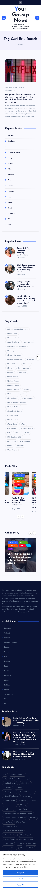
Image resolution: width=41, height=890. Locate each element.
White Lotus (26, 441)
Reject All (20, 885)
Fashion (10, 163)
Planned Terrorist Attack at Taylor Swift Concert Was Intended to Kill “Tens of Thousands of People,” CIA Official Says (25, 737)
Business (11, 136)
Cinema (11, 147)
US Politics (12, 441)
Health (10, 186)
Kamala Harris (13, 385)
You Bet (21, 446)
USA (9, 225)
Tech (24, 424)
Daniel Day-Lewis (14, 355)
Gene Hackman (23, 368)
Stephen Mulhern (14, 420)
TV (9, 219)
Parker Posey (13, 398)
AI (9, 329)
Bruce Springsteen (14, 338)
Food (10, 180)
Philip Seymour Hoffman (17, 402)
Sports (10, 208)
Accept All (20, 873)
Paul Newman (28, 398)
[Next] (22, 516)
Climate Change (14, 152)
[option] (20, 491)
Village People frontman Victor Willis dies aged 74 (25, 284)
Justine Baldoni (13, 381)
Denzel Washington (15, 359)
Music (10, 197)
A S (8, 568)
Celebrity (11, 141)
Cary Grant (29, 342)
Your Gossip (12, 450)
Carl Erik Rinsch (11, 88)
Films (10, 368)
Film (9, 169)
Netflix (10, 394)
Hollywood (22, 372)
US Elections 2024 (15, 437)
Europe (10, 158)
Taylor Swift (12, 424)
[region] (20, 870)
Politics (10, 202)
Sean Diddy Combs (15, 411)
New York (22, 394)
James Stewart (13, 377)
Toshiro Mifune (27, 428)
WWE (10, 446)
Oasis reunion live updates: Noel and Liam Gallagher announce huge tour (25, 754)
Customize (20, 879)
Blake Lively (12, 334)
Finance (11, 174)
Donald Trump (13, 364)
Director (21, 88)
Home (20, 44)
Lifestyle (11, 191)
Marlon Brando (13, 390)
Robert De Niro (13, 407)
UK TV (18, 433)
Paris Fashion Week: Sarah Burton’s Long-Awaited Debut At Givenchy (26, 720)
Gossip (10, 372)
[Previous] (18, 516)
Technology (12, 214)
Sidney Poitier (13, 415)
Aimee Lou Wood (21, 329)
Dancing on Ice (13, 351)
